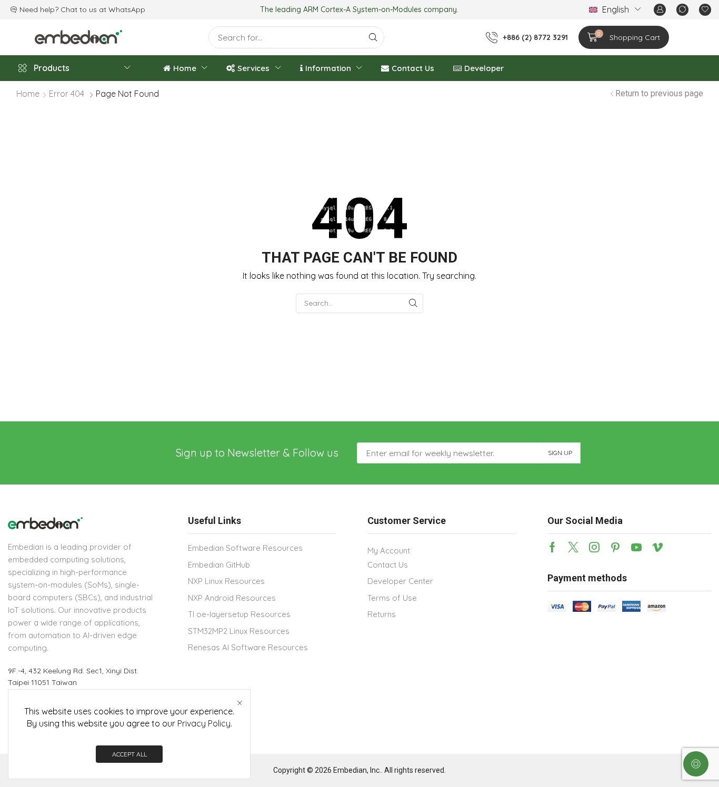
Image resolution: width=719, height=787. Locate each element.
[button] (660, 10)
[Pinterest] (615, 547)
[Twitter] (573, 547)
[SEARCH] (413, 303)
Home (27, 93)
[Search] (373, 37)
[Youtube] (636, 547)
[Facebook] (552, 547)
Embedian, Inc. (357, 770)
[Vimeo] (657, 547)
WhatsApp (126, 9)
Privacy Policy (204, 723)
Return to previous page (659, 93)
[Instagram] (594, 547)
